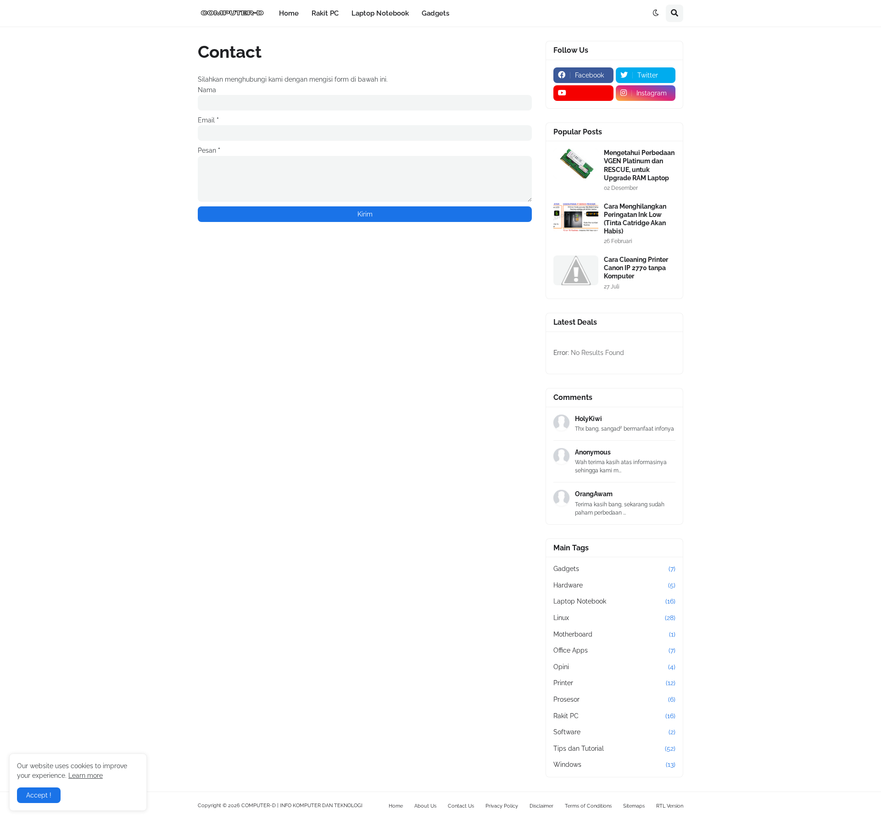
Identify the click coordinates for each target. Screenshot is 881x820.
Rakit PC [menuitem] (325, 13)
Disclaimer (541, 806)
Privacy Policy (501, 806)
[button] (656, 13)
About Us (425, 806)
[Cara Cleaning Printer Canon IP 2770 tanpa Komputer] (575, 270)
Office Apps (614, 650)
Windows (614, 764)
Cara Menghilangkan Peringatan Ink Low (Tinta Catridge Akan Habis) (635, 219)
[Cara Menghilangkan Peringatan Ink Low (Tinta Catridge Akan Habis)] (575, 217)
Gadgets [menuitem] (435, 13)
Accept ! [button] (38, 795)
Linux (614, 617)
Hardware (614, 585)
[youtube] (583, 93)
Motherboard (614, 634)
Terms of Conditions (588, 806)
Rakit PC (614, 716)
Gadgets (614, 568)
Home (396, 806)
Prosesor (614, 699)
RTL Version (669, 806)
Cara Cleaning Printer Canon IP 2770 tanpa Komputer (636, 268)
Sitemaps (634, 806)
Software (614, 732)
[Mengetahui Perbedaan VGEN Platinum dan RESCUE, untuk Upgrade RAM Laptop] (575, 163)
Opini (614, 666)
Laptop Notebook (614, 601)
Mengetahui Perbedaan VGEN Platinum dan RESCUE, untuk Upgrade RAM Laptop (639, 165)
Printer (614, 683)
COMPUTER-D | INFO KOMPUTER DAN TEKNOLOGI (301, 806)
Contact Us (461, 806)
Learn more (85, 775)
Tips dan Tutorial (614, 748)
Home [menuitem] (289, 13)
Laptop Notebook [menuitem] (380, 13)
